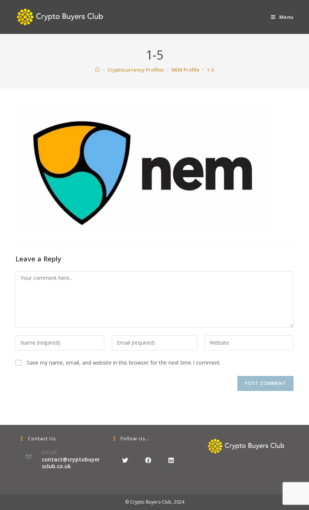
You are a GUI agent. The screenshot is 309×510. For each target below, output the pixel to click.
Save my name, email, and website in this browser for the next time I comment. (124, 362)
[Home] (97, 69)
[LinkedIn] (171, 460)
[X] (125, 460)
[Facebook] (148, 460)
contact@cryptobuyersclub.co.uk (71, 463)
